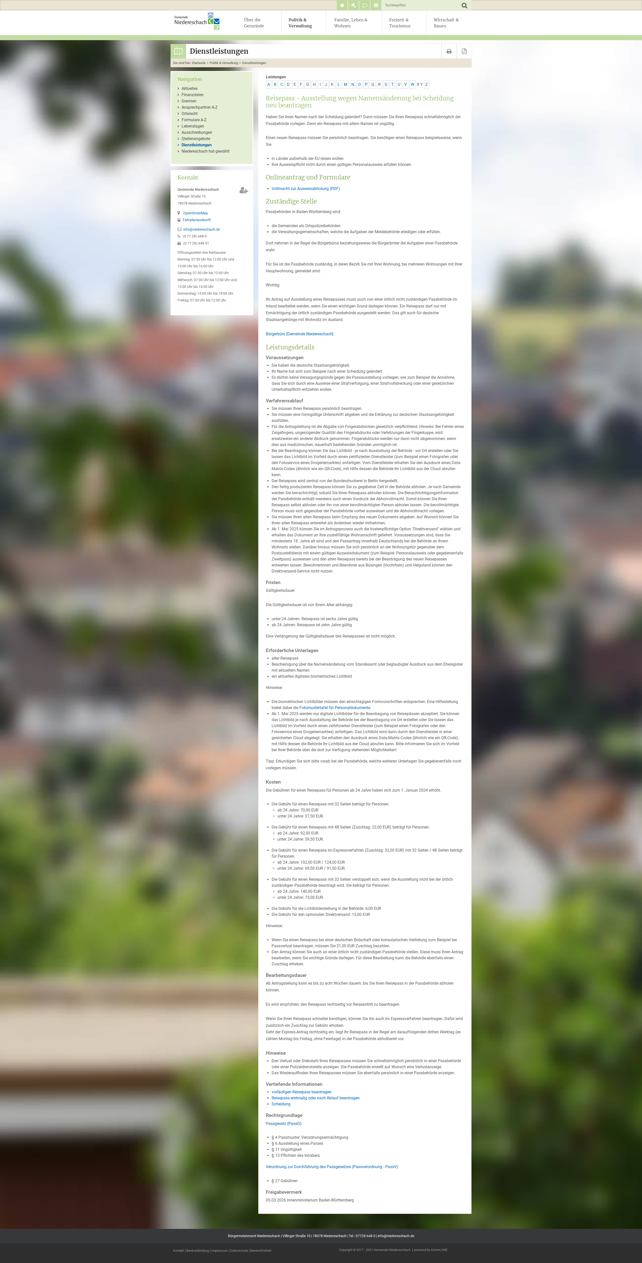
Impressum (219, 1250)
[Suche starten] (464, 5)
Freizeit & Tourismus (400, 22)
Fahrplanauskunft (197, 220)
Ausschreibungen (197, 132)
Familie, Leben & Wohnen (350, 22)
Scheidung (281, 1104)
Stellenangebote (196, 138)
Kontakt (178, 1250)
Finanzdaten (193, 94)
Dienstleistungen (254, 63)
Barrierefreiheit (260, 1250)
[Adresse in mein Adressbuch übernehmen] (244, 190)
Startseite (199, 63)
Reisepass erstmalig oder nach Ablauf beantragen (316, 1098)
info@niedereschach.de (201, 229)
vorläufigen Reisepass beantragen (302, 1092)
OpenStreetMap (195, 213)
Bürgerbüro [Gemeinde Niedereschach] (299, 334)
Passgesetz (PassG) (283, 1123)
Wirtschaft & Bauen (446, 22)
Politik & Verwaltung (300, 22)
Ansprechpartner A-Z (200, 107)
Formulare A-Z (194, 119)
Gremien (189, 101)
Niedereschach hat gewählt (205, 151)
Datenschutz (239, 1250)
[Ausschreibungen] (353, 5)
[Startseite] (342, 5)
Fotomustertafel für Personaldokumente (334, 707)
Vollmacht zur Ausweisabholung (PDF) (306, 188)
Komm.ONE (439, 1250)
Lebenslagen (193, 126)
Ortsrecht (190, 113)
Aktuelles (190, 88)
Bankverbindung (197, 1250)
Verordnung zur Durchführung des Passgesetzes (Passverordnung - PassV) (332, 1166)
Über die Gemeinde (254, 22)
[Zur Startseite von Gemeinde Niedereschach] (199, 21)
